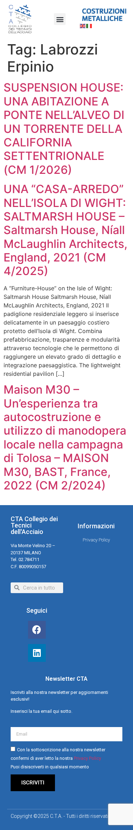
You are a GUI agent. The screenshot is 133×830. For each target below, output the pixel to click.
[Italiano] (89, 25)
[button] (60, 19)
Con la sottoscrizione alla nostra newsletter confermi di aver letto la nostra (58, 758)
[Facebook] (37, 630)
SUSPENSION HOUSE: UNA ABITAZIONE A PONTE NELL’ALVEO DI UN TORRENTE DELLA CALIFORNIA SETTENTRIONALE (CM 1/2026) (64, 128)
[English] (83, 25)
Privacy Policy (87, 758)
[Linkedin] (37, 653)
